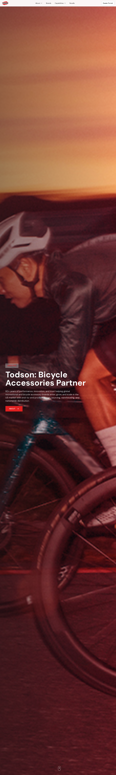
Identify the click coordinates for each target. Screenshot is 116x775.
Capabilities (59, 3)
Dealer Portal (108, 3)
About (37, 3)
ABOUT (12, 408)
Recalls (72, 3)
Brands (48, 3)
